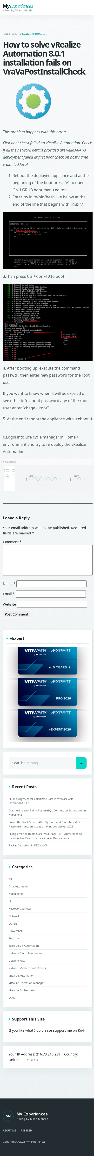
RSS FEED (26, 1130)
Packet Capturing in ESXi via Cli (28, 845)
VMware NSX (17, 960)
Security (14, 938)
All (10, 879)
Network (14, 916)
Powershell (16, 931)
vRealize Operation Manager (27, 983)
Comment (12, 542)
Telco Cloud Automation (24, 945)
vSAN (12, 998)
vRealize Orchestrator (22, 990)
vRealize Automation (33, 33)
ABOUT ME (9, 1130)
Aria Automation (19, 886)
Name (9, 583)
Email (9, 593)
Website (9, 604)
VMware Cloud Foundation (26, 953)
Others (13, 923)
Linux (12, 901)
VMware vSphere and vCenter (27, 968)
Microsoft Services (20, 908)
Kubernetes (16, 893)
